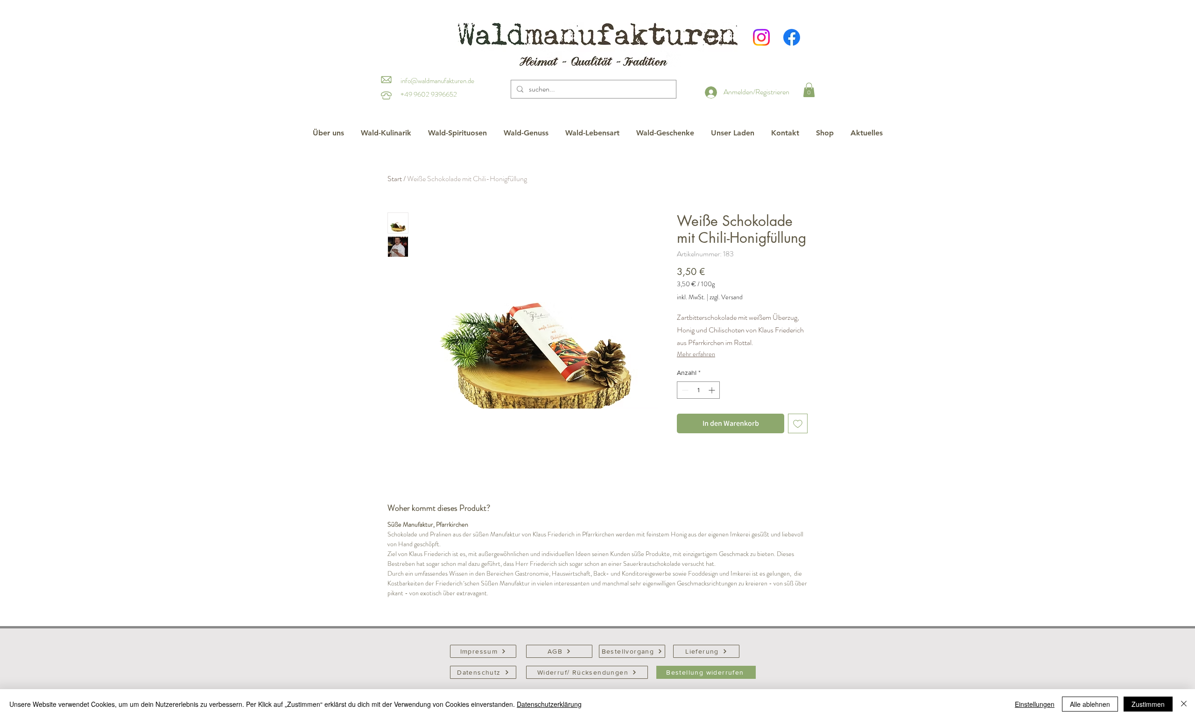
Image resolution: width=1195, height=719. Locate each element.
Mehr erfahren (696, 354)
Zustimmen (1148, 704)
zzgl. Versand (726, 297)
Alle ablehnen (1090, 704)
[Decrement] (684, 390)
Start (394, 178)
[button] (809, 90)
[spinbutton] (698, 390)
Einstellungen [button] (1034, 704)
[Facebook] (791, 37)
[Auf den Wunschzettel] (798, 423)
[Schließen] (1183, 704)
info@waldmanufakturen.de (437, 81)
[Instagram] (761, 37)
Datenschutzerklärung (549, 704)
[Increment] (712, 390)
